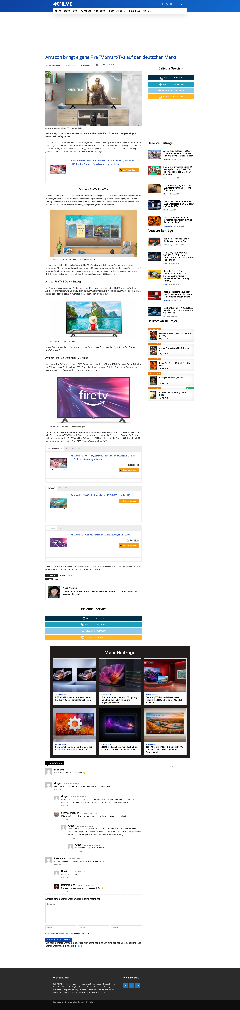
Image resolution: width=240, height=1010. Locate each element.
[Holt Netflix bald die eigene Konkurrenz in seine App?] (154, 241)
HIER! (79, 946)
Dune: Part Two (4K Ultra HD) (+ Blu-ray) (174, 364)
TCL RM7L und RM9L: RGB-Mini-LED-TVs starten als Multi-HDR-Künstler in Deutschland (164, 749)
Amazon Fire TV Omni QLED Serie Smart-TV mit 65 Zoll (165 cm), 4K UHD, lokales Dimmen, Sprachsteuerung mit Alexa (103, 162)
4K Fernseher (85, 65)
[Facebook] (162, 3)
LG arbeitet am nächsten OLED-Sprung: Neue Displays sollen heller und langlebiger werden (119, 700)
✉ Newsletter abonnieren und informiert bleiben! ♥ (68, 934)
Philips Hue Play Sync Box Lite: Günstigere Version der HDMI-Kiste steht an (178, 188)
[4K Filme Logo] (66, 4)
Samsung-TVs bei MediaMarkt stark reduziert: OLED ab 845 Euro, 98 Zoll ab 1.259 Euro (164, 700)
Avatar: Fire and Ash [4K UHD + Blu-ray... (174, 349)
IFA (165, 210)
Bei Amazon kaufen (130, 170)
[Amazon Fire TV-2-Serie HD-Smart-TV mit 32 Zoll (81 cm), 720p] (58, 543)
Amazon (62, 575)
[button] (181, 4)
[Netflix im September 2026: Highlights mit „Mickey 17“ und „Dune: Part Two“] (154, 221)
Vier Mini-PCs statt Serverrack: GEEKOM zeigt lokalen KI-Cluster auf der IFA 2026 (179, 204)
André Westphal (55, 65)
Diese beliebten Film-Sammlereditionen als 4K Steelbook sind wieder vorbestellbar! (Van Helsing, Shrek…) (176, 276)
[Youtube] (171, 3)
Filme (165, 178)
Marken (166, 194)
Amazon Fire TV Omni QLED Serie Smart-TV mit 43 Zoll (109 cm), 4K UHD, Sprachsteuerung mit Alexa (103, 458)
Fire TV (70, 575)
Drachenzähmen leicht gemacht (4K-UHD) (174, 393)
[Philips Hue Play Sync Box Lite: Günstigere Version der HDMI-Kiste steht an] (154, 188)
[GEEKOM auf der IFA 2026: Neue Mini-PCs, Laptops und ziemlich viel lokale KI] (154, 311)
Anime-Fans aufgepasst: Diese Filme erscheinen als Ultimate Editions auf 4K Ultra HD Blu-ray (178, 153)
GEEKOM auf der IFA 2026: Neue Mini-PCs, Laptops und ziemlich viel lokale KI (178, 310)
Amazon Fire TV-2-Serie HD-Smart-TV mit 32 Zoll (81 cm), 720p (100, 535)
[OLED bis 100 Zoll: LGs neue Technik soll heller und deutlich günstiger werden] (120, 725)
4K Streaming (168, 226)
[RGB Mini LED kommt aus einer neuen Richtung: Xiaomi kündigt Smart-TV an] (75, 675)
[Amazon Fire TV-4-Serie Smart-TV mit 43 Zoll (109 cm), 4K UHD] (58, 504)
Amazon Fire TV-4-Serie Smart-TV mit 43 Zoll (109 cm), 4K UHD (100, 495)
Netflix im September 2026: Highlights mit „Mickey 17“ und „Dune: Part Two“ (178, 220)
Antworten (57, 776)
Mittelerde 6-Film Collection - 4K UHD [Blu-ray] (175, 334)
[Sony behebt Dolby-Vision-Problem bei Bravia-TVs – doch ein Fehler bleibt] (75, 725)
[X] (167, 3)
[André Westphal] (54, 592)
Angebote (167, 159)
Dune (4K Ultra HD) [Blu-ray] (171, 378)
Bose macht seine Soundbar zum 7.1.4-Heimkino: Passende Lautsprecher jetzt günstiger (178, 294)
